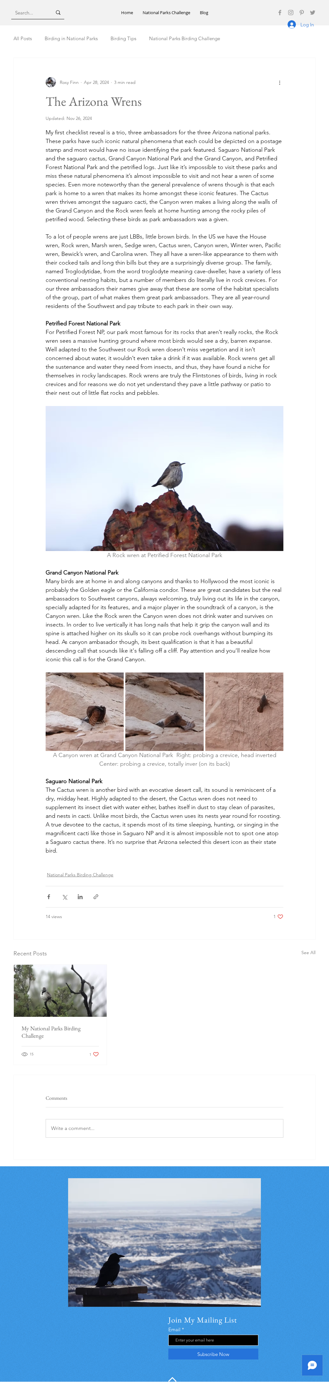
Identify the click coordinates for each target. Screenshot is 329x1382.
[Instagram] (290, 12)
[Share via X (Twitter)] (64, 897)
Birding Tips (123, 38)
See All (308, 952)
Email (174, 1329)
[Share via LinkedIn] (80, 897)
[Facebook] (279, 12)
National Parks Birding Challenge (184, 38)
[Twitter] (312, 12)
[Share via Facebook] (49, 897)
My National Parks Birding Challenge (51, 1032)
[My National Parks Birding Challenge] (60, 991)
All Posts (22, 38)
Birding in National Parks (71, 38)
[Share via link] (96, 897)
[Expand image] (85, 712)
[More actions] (279, 82)
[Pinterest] (301, 12)
